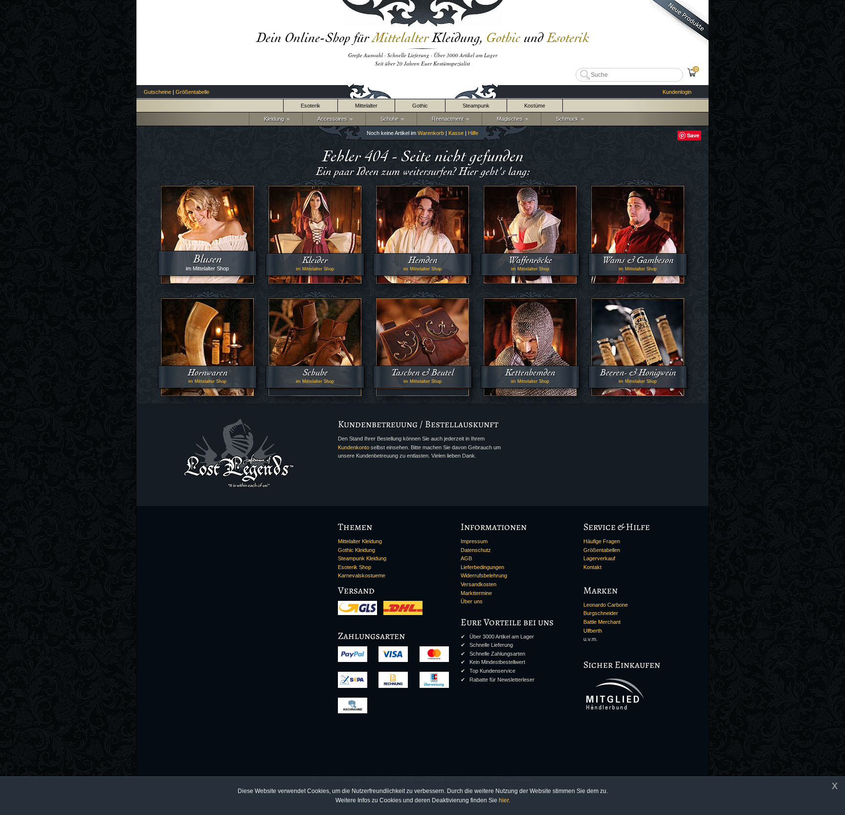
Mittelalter (366, 106)
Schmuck (565, 119)
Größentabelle (192, 92)
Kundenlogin (677, 92)
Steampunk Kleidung (362, 558)
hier (504, 800)
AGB (466, 558)
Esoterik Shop (354, 567)
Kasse (456, 133)
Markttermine (476, 593)
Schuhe (388, 119)
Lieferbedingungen (482, 567)
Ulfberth (592, 631)
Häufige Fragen (601, 541)
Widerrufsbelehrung (484, 575)
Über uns (472, 601)
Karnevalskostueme (361, 575)
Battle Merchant (602, 622)
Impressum (474, 541)
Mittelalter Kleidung (360, 541)
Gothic (420, 106)
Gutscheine (157, 92)
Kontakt (592, 567)
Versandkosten (478, 584)
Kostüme (534, 106)
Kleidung (272, 119)
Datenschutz (476, 550)
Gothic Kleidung (356, 550)
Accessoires (330, 119)
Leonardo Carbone (605, 605)
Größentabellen (601, 550)
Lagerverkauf (599, 558)
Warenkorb (431, 133)
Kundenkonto (353, 447)
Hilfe (473, 133)
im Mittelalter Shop (315, 268)
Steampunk (476, 106)
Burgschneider (600, 613)
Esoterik (310, 106)
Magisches (508, 119)
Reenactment (446, 119)
